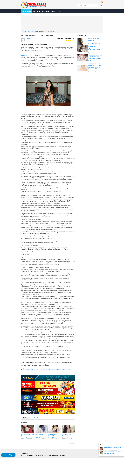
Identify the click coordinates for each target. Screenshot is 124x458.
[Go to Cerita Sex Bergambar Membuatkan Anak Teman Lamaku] (101, 452)
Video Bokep (46, 11)
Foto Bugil (36, 11)
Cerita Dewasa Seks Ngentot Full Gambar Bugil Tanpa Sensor (94, 47)
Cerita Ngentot (57, 369)
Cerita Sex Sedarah (44, 371)
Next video (72, 443)
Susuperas (24, 55)
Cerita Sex (70, 369)
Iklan (60, 11)
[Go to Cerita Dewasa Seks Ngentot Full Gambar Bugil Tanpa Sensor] (82, 48)
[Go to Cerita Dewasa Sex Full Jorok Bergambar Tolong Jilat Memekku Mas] (82, 57)
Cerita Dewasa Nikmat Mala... (52, 435)
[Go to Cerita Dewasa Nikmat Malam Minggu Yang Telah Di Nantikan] (54, 429)
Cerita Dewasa (27, 11)
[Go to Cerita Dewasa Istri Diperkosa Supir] (101, 448)
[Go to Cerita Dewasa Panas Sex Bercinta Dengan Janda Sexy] (27, 429)
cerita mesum (51, 369)
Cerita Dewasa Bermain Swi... (66, 435)
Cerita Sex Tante (52, 371)
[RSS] (102, 2)
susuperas (29, 38)
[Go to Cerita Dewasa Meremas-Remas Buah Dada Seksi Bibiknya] (41, 429)
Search (101, 5)
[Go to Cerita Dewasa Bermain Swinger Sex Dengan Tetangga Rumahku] (68, 429)
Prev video (24, 443)
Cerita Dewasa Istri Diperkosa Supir (112, 447)
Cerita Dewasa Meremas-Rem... (39, 435)
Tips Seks (54, 11)
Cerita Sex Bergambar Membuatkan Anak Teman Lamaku (112, 452)
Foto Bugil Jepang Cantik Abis (93, 39)
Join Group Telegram (8, 455)
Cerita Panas (64, 369)
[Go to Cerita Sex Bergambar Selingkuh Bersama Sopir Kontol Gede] (82, 68)
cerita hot (45, 369)
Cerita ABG (26, 369)
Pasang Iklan (24, 453)
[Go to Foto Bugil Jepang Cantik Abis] (82, 41)
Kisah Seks (59, 371)
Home (24, 31)
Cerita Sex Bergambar (26, 371)
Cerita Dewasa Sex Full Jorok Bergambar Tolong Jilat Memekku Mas (95, 57)
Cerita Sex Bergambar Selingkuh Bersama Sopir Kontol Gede (94, 67)
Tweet (36, 418)
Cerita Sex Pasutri (35, 371)
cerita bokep (32, 369)
